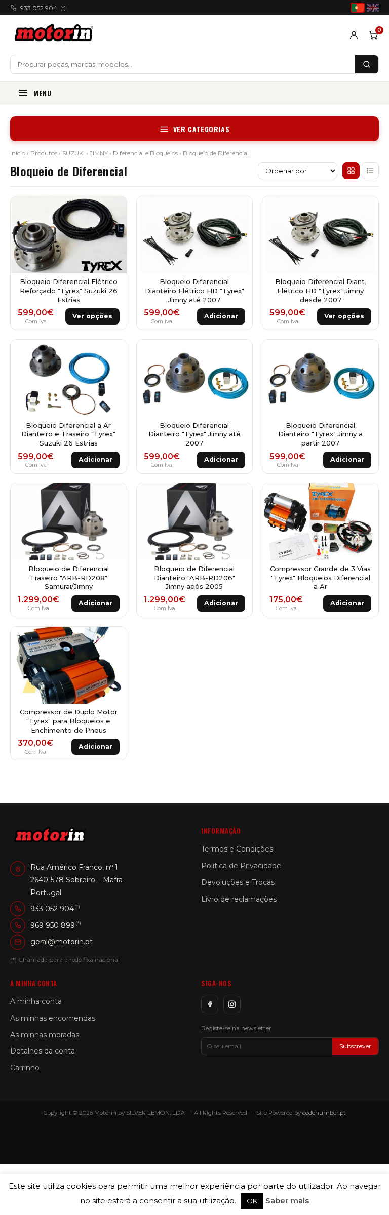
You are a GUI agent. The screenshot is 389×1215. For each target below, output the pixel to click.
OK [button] (252, 1201)
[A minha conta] (353, 35)
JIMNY (99, 153)
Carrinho (25, 1067)
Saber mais (287, 1200)
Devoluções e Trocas (238, 882)
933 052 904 (43, 8)
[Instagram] (232, 1004)
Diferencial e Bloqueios (145, 153)
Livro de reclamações (239, 899)
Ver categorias (201, 129)
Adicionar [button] (221, 316)
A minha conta (36, 1001)
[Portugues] (358, 8)
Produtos (43, 153)
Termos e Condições (237, 849)
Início (17, 153)
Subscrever (355, 1046)
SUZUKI (73, 153)
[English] (373, 8)
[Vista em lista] (370, 170)
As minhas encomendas (52, 1018)
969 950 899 (52, 924)
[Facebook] (209, 1004)
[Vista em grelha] (351, 170)
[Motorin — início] (56, 35)
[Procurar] (366, 64)
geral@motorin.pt (61, 941)
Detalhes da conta (42, 1051)
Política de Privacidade (241, 865)
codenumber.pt (324, 1112)
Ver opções (92, 316)
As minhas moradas (44, 1034)
